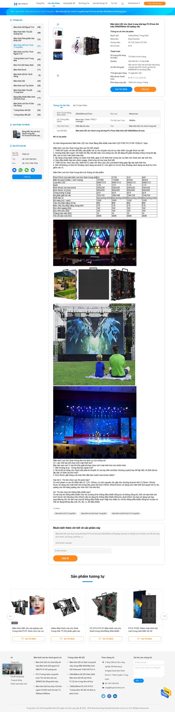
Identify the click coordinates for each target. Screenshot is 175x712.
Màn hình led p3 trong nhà (65, 513)
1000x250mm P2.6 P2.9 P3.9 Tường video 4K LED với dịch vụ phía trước (82, 690)
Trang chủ (15, 662)
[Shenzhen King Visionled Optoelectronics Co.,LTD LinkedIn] (115, 696)
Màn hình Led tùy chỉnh (27, 86)
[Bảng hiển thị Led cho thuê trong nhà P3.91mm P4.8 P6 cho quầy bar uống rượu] (16, 134)
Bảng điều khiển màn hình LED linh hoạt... (27, 98)
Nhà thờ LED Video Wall (27, 65)
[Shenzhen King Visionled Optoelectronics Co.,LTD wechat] (27, 170)
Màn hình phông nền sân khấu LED (27, 39)
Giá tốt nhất (121, 89)
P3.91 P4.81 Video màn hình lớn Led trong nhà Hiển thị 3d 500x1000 (143, 631)
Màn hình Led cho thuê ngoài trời (27, 53)
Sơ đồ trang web (17, 677)
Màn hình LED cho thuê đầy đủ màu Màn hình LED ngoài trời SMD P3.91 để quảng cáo (48, 665)
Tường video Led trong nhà (27, 59)
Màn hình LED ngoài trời (27, 27)
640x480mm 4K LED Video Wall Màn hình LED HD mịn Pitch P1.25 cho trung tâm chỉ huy (82, 678)
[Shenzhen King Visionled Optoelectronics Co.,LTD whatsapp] (20, 170)
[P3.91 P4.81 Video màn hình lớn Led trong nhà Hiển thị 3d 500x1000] (145, 607)
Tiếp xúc (27, 177)
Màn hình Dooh (27, 70)
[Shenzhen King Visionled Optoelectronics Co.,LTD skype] (33, 170)
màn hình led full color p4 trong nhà (125, 513)
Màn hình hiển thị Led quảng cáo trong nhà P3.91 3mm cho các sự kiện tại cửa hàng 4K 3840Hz (28, 631)
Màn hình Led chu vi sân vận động (27, 105)
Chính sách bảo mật (19, 684)
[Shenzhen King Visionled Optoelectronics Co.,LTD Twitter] (103, 696)
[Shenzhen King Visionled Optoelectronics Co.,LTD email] (14, 170)
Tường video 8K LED (27, 115)
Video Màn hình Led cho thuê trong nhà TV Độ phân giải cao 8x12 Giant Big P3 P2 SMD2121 (65, 631)
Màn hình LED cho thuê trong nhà (27, 46)
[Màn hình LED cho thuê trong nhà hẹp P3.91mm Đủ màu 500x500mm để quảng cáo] (85, 44)
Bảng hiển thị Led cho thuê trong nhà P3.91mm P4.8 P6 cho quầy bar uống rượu (31, 133)
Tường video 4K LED (27, 110)
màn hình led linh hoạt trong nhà (93, 513)
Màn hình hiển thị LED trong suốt (27, 91)
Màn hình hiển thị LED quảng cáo (27, 33)
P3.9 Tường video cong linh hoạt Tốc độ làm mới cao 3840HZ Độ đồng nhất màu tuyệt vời (47, 678)
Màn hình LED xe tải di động (27, 75)
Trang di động (16, 680)
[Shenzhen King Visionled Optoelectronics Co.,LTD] (20, 4)
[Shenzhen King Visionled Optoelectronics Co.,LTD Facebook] (109, 696)
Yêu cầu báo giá (154, 3)
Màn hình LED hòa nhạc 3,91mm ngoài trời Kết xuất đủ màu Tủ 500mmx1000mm (49, 690)
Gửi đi (65, 558)
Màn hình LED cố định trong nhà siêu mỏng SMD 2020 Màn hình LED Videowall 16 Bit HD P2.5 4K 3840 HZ (83, 666)
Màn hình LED (27, 81)
